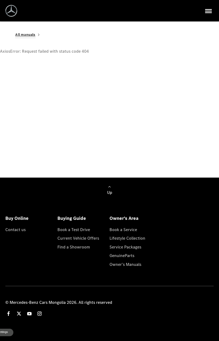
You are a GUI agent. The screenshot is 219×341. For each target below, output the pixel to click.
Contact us (15, 229)
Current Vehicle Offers (78, 238)
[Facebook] (8, 313)
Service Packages (125, 247)
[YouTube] (29, 313)
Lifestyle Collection (127, 238)
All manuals (25, 34)
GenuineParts (122, 255)
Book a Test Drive (73, 229)
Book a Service (123, 229)
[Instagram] (39, 313)
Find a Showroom (73, 247)
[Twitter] (19, 313)
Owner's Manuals (125, 264)
